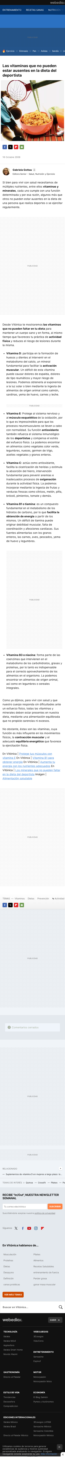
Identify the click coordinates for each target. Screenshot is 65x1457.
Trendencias (9, 1397)
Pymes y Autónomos (43, 1401)
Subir (53, 1320)
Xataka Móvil (9, 1341)
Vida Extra (38, 1341)
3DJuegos (38, 1336)
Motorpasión (39, 1377)
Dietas (31, 898)
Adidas (44, 51)
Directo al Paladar (12, 1377)
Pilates (54, 1182)
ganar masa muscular (44, 1284)
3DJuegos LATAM (42, 1422)
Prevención (43, 898)
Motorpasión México (43, 1435)
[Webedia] (57, 2)
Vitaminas (20, 898)
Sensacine (38, 1356)
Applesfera (8, 1345)
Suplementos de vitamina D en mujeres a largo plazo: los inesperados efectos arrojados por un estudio (34, 1174)
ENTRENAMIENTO (12, 10)
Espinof (37, 1361)
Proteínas (8, 1260)
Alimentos (38, 1260)
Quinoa (29, 1182)
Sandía (55, 51)
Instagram (35, 1227)
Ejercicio (10, 51)
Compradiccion (10, 1406)
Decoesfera (9, 1401)
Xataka (6, 1336)
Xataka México (10, 1422)
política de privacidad (45, 1213)
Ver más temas (13, 1294)
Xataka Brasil (9, 1426)
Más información (49, 1454)
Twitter (10, 147)
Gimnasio (23, 51)
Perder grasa (40, 1278)
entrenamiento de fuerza (46, 1272)
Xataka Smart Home (13, 1349)
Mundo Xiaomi (10, 1354)
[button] (24, 170)
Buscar (61, 1307)
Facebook (5, 147)
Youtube (29, 1227)
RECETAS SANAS (35, 10)
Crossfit (42, 1182)
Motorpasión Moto (42, 1381)
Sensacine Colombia (43, 1431)
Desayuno (8, 1272)
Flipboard (16, 147)
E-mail (22, 147)
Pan (34, 51)
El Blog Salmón (40, 1397)
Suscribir (55, 1206)
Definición (8, 1278)
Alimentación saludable (17, 778)
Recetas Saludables (43, 1266)
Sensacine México (42, 1426)
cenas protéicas (11, 1284)
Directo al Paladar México (15, 1435)
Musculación (9, 1254)
